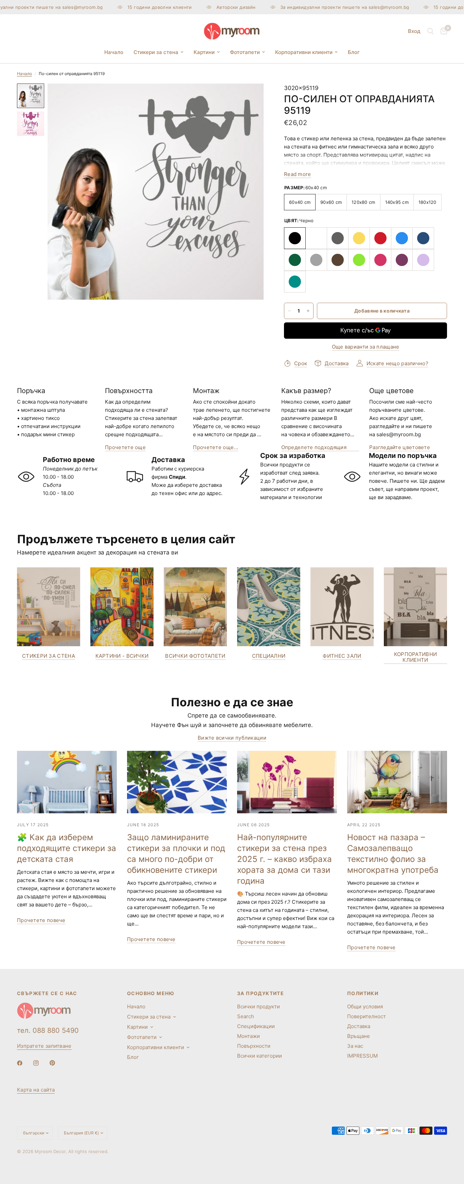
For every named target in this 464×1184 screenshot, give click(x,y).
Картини (204, 52)
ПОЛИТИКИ (362, 993)
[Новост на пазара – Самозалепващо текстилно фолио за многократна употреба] (397, 782)
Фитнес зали (342, 656)
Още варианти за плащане (365, 347)
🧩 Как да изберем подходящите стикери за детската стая (66, 848)
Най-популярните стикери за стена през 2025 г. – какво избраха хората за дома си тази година (284, 859)
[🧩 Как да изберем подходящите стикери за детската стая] (67, 782)
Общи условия (365, 1006)
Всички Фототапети (195, 656)
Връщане (358, 1036)
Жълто (359, 238)
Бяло (316, 238)
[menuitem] (113, 52)
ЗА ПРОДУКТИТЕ (260, 993)
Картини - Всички (122, 656)
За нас (355, 1046)
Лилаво (402, 260)
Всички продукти (258, 1006)
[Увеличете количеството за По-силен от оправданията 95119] (308, 311)
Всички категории (259, 1056)
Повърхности (253, 1046)
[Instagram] (40, 1063)
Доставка (358, 1026)
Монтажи (248, 1036)
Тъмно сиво (338, 238)
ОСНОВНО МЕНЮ (151, 993)
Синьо (402, 238)
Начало (113, 52)
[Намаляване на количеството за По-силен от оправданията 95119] (289, 311)
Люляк (423, 260)
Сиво (316, 260)
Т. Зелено (295, 260)
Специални (269, 656)
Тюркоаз (295, 282)
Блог (354, 52)
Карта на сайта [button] (36, 1090)
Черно (295, 238)
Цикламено (380, 260)
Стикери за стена (155, 52)
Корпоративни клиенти (304, 52)
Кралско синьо (423, 238)
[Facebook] (24, 1063)
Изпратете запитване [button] (44, 1046)
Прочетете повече (41, 920)
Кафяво (338, 260)
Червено (380, 238)
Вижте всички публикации (232, 738)
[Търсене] (430, 31)
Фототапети (245, 52)
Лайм (359, 260)
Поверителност (366, 1016)
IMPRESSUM (362, 1056)
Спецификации (256, 1026)
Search (245, 1016)
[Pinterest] (57, 1063)
